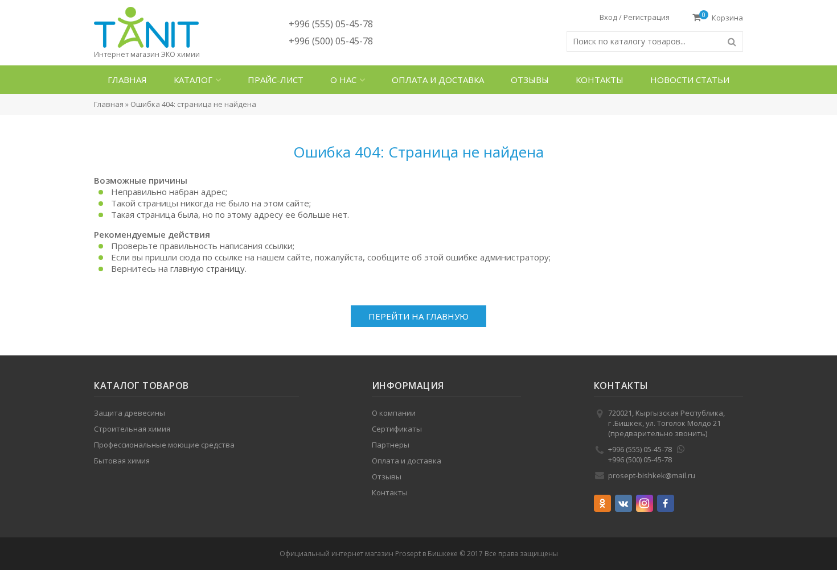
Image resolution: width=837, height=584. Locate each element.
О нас (345, 79)
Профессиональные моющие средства (164, 445)
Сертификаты (397, 429)
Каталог (193, 79)
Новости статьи (690, 79)
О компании (394, 413)
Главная (127, 79)
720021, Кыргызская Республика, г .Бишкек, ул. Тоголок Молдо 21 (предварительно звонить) (666, 423)
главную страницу (207, 268)
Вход (608, 17)
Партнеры (390, 445)
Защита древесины (129, 413)
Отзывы (530, 79)
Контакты (600, 79)
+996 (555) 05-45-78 (331, 24)
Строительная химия (132, 429)
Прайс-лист (276, 79)
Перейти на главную (418, 316)
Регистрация (646, 17)
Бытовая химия (122, 460)
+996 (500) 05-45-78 (331, 41)
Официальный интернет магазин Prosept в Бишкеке (369, 553)
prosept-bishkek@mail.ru (651, 475)
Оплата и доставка (439, 79)
